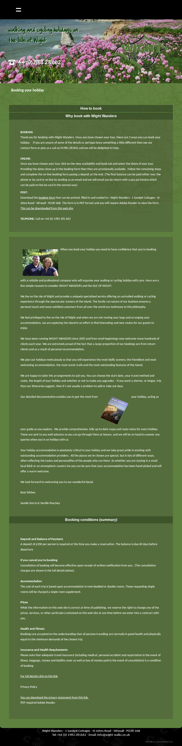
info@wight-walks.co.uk (113, 735)
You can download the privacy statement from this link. (54, 697)
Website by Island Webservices (159, 742)
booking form (47, 198)
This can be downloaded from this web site (46, 208)
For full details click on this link (38, 676)
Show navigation (18, 9)
